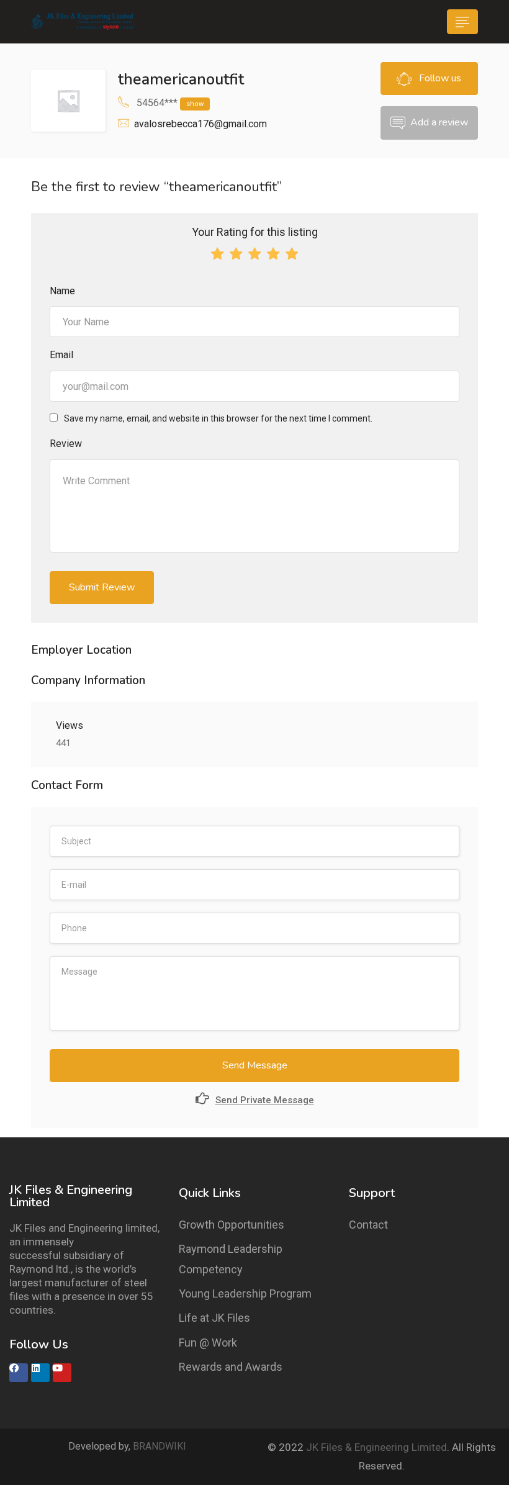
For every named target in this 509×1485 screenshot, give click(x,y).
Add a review (439, 122)
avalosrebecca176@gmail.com (200, 124)
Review (66, 443)
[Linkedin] (40, 1372)
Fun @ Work (208, 1342)
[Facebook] (18, 1372)
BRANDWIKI (159, 1446)
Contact (368, 1224)
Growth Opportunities (231, 1224)
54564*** (170, 103)
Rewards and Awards (230, 1366)
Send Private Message (264, 1100)
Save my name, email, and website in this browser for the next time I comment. (218, 418)
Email (61, 355)
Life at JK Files (214, 1317)
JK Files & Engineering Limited (376, 1447)
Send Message (254, 1065)
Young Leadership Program (245, 1293)
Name (62, 291)
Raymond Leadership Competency (230, 1258)
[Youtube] (62, 1372)
